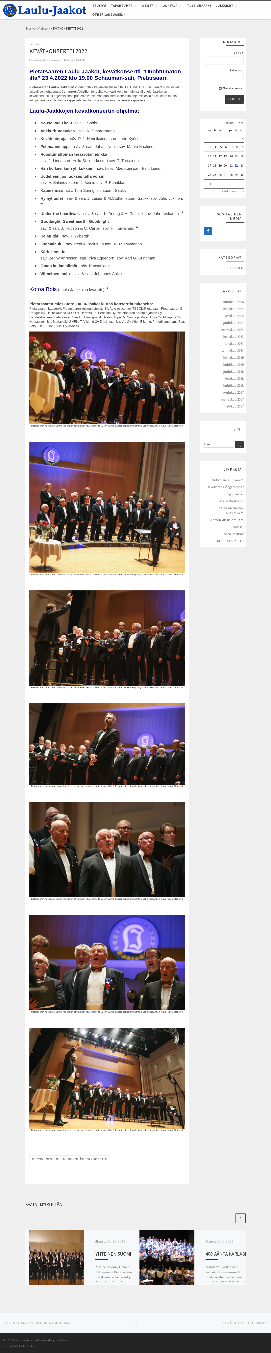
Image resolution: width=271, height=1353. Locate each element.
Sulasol (238, 527)
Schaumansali (234, 534)
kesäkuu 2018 (234, 378)
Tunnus (238, 52)
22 (236, 165)
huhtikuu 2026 (233, 302)
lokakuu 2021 (234, 343)
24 (209, 175)
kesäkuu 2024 (234, 316)
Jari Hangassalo (52, 60)
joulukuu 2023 (233, 323)
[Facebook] (208, 231)
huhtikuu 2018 (233, 385)
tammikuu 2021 (233, 350)
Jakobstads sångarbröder (225, 487)
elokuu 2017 (235, 406)
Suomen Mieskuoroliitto (226, 520)
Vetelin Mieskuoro (231, 501)
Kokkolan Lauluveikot (228, 480)
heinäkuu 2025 (233, 309)
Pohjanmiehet (234, 494)
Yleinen (43, 28)
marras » (238, 191)
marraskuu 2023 (232, 330)
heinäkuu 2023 (233, 336)
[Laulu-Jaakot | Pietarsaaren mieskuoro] (44, 9)
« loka (226, 191)
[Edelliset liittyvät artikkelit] (230, 1218)
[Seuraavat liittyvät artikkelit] (240, 1218)
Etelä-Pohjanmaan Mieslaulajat (230, 510)
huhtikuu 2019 (233, 364)
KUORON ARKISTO (230, 541)
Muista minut (233, 88)
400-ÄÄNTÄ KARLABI (226, 1254)
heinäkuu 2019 (233, 357)
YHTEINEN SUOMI (113, 1254)
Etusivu (30, 28)
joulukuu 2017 (233, 392)
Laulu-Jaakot (21, 1340)
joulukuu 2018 (233, 371)
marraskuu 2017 (232, 399)
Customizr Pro (27, 1346)
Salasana (236, 70)
